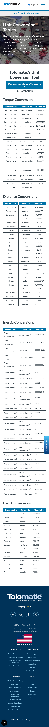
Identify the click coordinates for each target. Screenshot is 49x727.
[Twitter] (35, 615)
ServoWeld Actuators (15, 657)
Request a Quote (15, 700)
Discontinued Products (15, 710)
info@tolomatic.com (30, 631)
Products (16, 650)
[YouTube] (20, 615)
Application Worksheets (15, 695)
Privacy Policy (32, 687)
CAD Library (32, 657)
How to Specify (15, 691)
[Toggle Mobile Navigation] (42, 4)
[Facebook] (28, 615)
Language (22, 606)
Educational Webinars (32, 671)
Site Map (32, 691)
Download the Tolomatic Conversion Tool (24, 85)
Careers (32, 698)
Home (13, 13)
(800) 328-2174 (24, 625)
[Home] (12, 5)
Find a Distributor (15, 687)
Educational (32, 664)
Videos (32, 667)
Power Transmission (15, 666)
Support (21, 13)
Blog (32, 684)
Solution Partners (15, 706)
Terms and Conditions (15, 703)
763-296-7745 (18, 631)
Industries (32, 681)
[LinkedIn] (13, 615)
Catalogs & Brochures (32, 661)
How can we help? (46, 445)
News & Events (32, 694)
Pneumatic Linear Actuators (15, 661)
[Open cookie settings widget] (4, 723)
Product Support (32, 654)
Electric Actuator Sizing (15, 681)
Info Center (33, 650)
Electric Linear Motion (15, 654)
